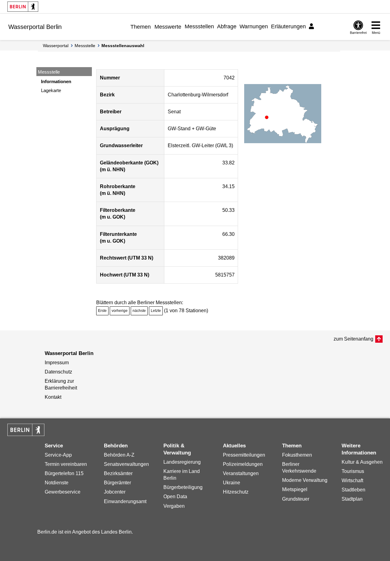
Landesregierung (182, 462)
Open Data (175, 496)
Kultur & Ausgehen (362, 462)
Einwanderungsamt (125, 501)
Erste (102, 311)
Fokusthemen (297, 455)
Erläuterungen (288, 26)
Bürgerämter (117, 482)
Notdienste (56, 482)
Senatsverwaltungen (126, 464)
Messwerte (167, 27)
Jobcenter (114, 491)
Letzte (156, 311)
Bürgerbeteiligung (183, 487)
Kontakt (53, 397)
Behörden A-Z (119, 455)
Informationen (56, 81)
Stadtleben (353, 489)
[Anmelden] (312, 26)
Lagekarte (51, 90)
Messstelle (85, 45)
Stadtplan (352, 499)
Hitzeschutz (235, 491)
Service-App (58, 455)
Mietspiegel (294, 489)
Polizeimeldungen (243, 464)
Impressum (57, 362)
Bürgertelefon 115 (64, 473)
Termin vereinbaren (66, 464)
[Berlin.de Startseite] (22, 7)
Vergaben (174, 506)
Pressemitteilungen (244, 455)
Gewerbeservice (62, 491)
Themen (140, 27)
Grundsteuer (295, 499)
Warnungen (254, 26)
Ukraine (231, 482)
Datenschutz (58, 371)
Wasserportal (55, 45)
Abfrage (226, 26)
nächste (139, 311)
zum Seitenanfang (353, 338)
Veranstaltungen (241, 473)
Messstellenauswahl (122, 45)
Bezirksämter (118, 473)
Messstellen (199, 26)
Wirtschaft (352, 480)
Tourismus (353, 471)
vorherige (120, 311)
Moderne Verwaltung (304, 480)
